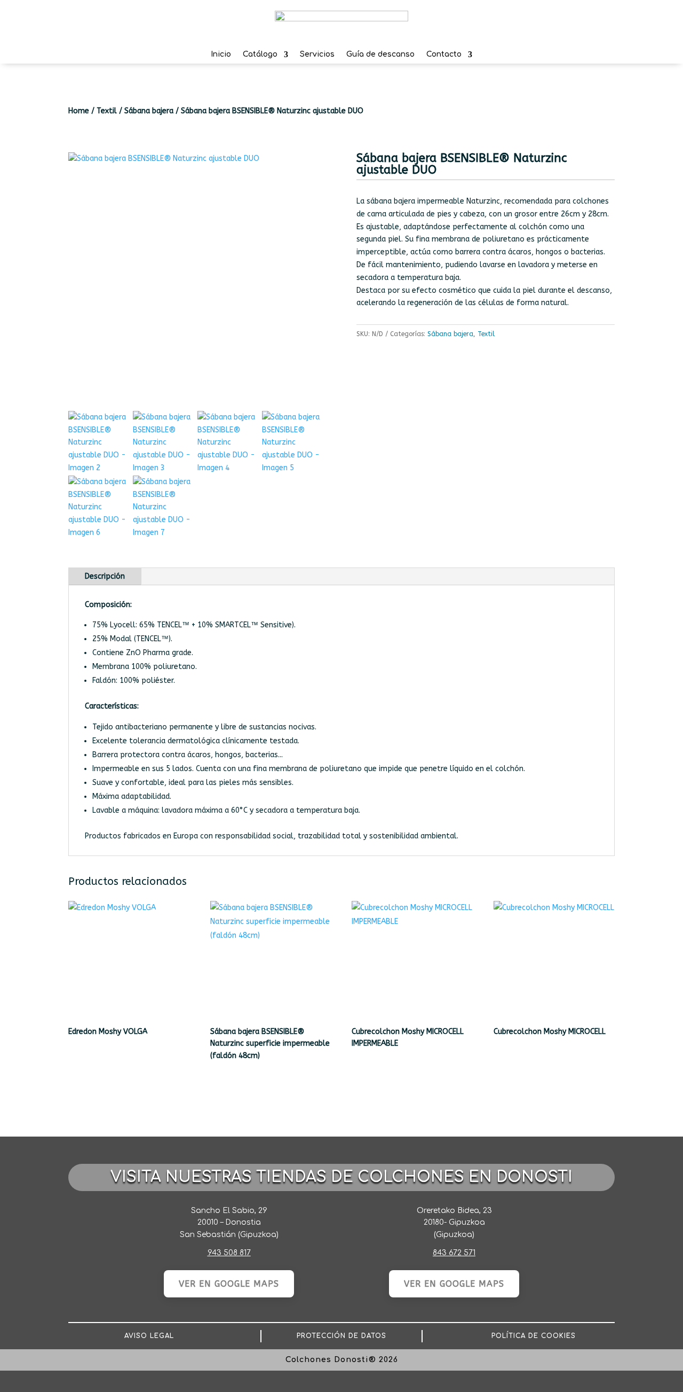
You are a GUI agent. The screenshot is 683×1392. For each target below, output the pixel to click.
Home (78, 110)
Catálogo (260, 56)
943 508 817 (229, 1253)
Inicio (221, 56)
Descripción (105, 576)
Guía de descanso (380, 56)
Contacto (444, 56)
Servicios (317, 56)
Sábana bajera (148, 110)
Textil (107, 110)
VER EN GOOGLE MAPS (229, 1284)
